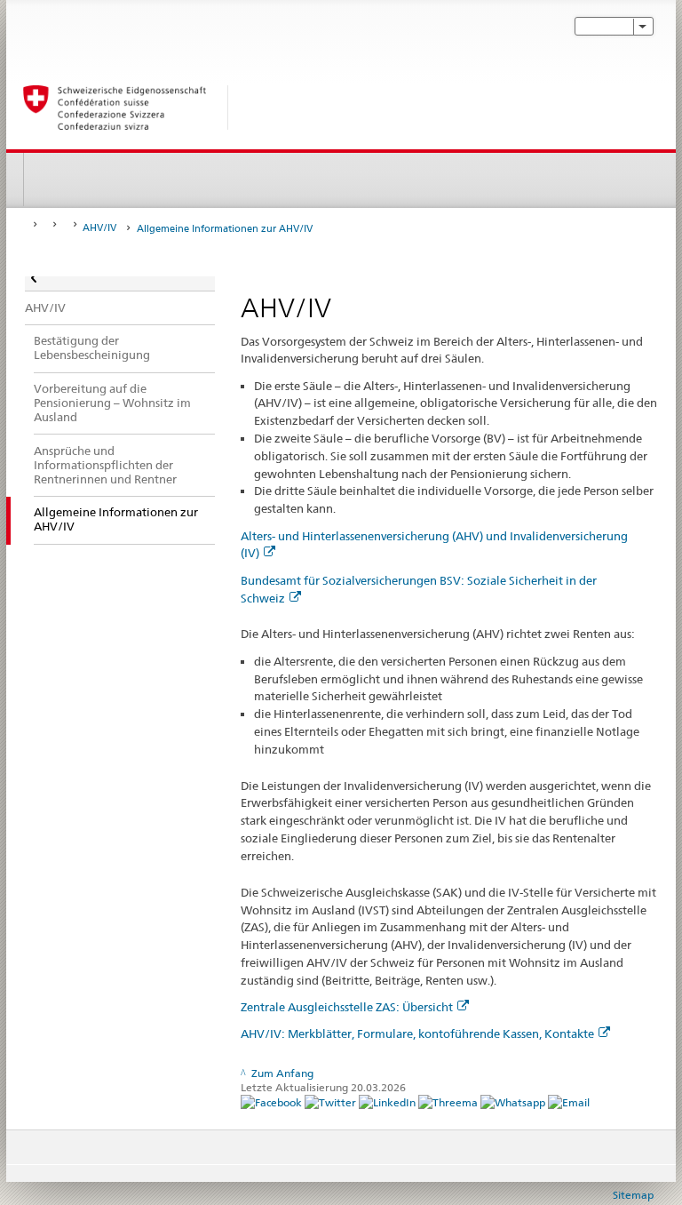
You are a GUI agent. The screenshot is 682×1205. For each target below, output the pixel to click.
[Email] (569, 1102)
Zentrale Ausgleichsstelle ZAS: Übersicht (347, 1007)
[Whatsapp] (514, 1102)
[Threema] (449, 1102)
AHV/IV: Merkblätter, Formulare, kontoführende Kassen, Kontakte (417, 1033)
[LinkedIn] (388, 1102)
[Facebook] (273, 1102)
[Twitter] (332, 1102)
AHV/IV (99, 228)
